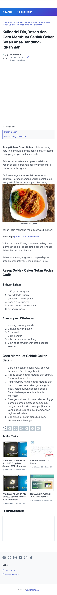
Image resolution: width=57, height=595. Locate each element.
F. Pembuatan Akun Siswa (39, 461)
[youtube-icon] (20, 558)
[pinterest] (32, 428)
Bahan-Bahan (10, 132)
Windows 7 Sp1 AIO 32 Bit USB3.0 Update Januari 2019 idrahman (14, 463)
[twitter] (15, 428)
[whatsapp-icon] (25, 558)
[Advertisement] (28, 93)
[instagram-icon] (15, 558)
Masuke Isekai (12, 574)
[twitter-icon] (9, 558)
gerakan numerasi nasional (27, 236)
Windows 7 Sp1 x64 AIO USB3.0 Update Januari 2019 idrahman (14, 497)
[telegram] (26, 428)
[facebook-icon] (4, 558)
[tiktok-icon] (31, 558)
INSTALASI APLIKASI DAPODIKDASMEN (40, 495)
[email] (38, 428)
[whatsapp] (21, 428)
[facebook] (9, 428)
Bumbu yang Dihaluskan (15, 136)
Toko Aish (10, 570)
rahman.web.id (32, 589)
